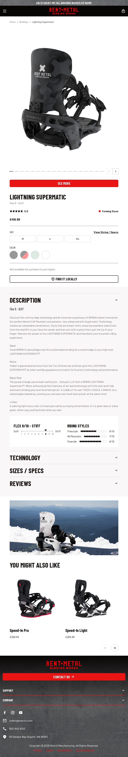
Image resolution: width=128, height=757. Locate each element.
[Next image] (116, 171)
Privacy (38, 749)
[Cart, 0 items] (123, 11)
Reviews (20, 483)
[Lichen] (35, 255)
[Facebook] (5, 713)
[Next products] (114, 648)
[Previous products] (105, 648)
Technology (25, 458)
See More (64, 183)
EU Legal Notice (85, 749)
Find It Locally (66, 279)
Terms (49, 749)
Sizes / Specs (27, 470)
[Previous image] (109, 171)
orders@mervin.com (20, 720)
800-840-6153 (17, 728)
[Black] (14, 255)
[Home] (64, 11)
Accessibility (64, 749)
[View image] (64, 97)
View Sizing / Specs (106, 232)
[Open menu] (7, 11)
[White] (46, 255)
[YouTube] (21, 713)
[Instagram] (13, 713)
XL (77, 238)
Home (13, 21)
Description (25, 300)
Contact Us (61, 677)
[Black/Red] (24, 255)
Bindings (24, 21)
